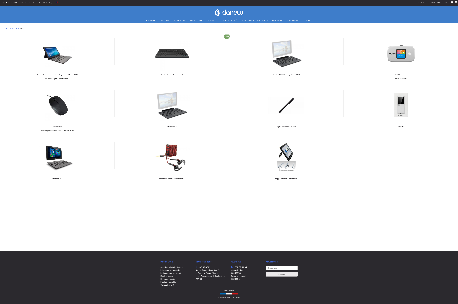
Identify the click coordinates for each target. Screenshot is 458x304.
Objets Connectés (229, 20)
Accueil (5, 28)
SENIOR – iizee (26, 3)
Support (36, 3)
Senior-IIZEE (211, 20)
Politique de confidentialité (170, 270)
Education (277, 20)
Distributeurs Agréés (168, 282)
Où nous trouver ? (167, 285)
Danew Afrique (48, 3)
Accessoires (248, 20)
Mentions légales (166, 276)
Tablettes (165, 20)
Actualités (422, 3)
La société (5, 3)
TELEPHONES (151, 20)
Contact (446, 3)
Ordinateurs (180, 20)
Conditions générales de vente (171, 267)
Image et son (196, 20)
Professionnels (293, 20)
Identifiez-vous (435, 3)
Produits (14, 3)
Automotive (262, 20)
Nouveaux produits (167, 279)
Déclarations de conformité (170, 273)
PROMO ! (308, 20)
